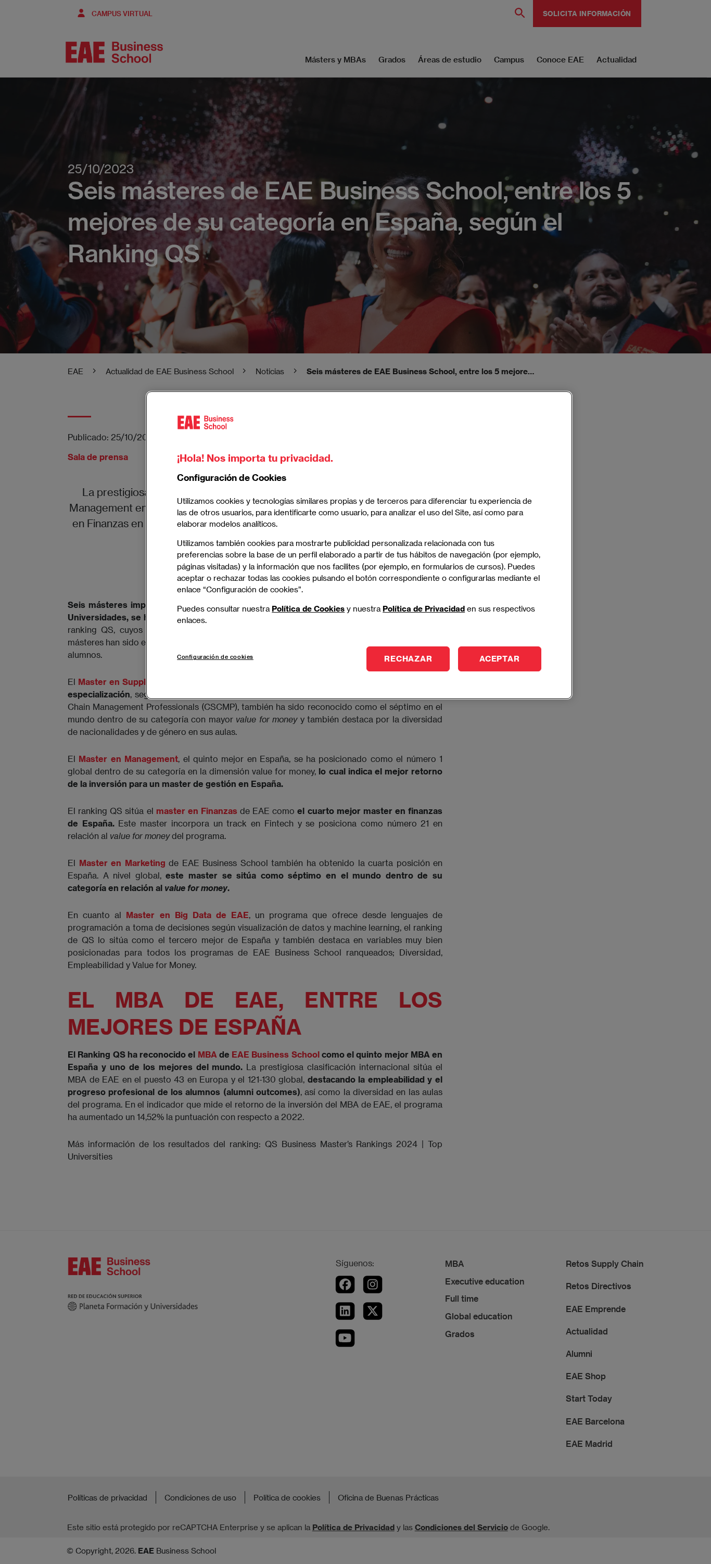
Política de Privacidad (424, 608)
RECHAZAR (408, 658)
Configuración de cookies (215, 656)
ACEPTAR (499, 658)
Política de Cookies (308, 608)
